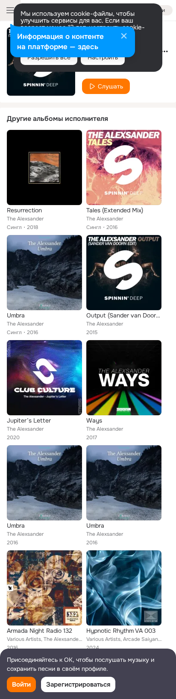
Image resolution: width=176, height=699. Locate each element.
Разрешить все (48, 57)
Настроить (103, 57)
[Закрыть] (124, 37)
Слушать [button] (110, 86)
